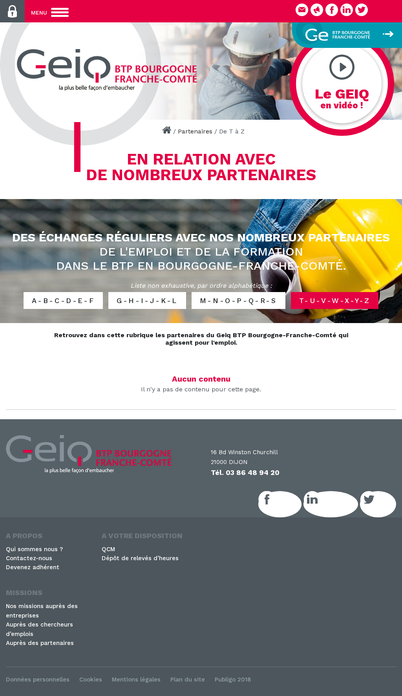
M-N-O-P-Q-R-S (238, 300)
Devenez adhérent (32, 567)
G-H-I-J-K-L (147, 300)
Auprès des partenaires (40, 643)
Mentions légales (136, 679)
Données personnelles (37, 679)
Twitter (386, 504)
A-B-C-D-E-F (63, 300)
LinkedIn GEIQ (339, 504)
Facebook (289, 504)
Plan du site (187, 679)
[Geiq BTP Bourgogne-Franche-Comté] (110, 70)
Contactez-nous (29, 558)
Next (392, 69)
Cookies (90, 679)
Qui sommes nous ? (34, 549)
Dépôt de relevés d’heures (140, 558)
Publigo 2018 (233, 679)
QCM (108, 549)
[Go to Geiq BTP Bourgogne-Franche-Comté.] (166, 131)
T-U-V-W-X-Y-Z (335, 300)
